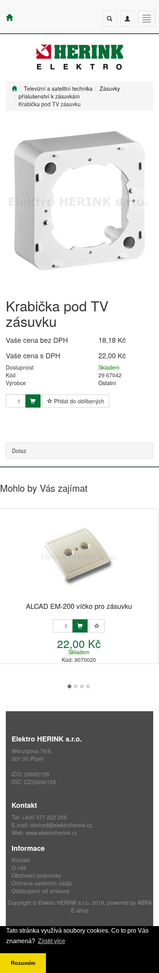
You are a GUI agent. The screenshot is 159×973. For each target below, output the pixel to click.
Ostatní (107, 383)
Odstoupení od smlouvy (40, 891)
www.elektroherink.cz (51, 832)
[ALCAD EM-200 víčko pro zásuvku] (78, 556)
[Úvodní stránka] (14, 88)
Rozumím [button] (23, 963)
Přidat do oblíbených (78, 401)
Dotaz (19, 451)
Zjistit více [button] (51, 941)
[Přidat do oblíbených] (97, 626)
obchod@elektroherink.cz (61, 825)
